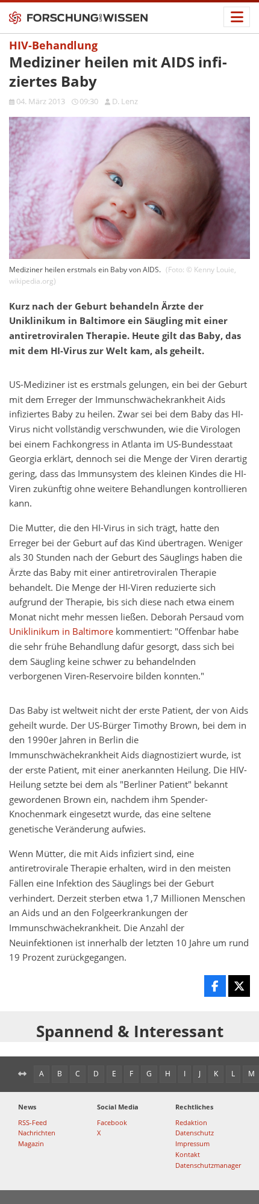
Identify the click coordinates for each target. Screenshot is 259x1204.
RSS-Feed (32, 1122)
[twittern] (239, 986)
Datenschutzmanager (208, 1165)
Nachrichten (36, 1132)
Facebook (112, 1122)
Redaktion (191, 1122)
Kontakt (187, 1154)
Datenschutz (194, 1132)
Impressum (192, 1143)
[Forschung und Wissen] (78, 18)
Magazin (31, 1143)
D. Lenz (125, 101)
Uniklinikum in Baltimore (61, 631)
